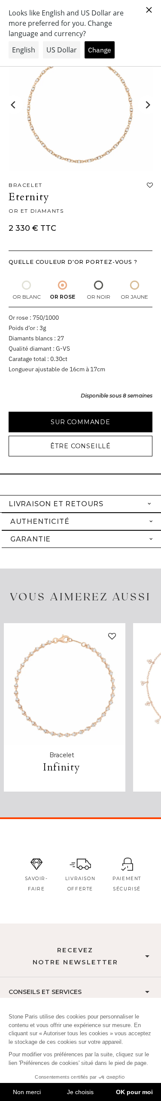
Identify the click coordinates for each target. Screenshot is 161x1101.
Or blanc (26, 297)
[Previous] (13, 104)
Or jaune (134, 297)
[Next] (147, 104)
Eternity (29, 197)
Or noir (98, 297)
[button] (110, 638)
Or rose (62, 297)
